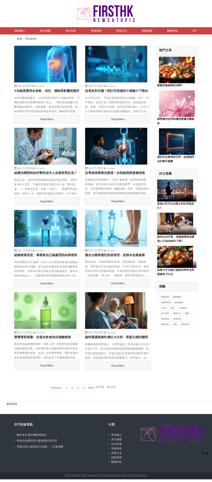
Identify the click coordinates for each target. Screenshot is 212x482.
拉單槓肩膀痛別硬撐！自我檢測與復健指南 (115, 173)
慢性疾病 (185, 324)
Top (203, 453)
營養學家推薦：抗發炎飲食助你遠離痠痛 (42, 337)
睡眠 (187, 313)
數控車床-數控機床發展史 (32, 434)
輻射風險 (179, 302)
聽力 (173, 308)
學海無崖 (96, 30)
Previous (56, 387)
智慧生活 (121, 30)
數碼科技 (172, 30)
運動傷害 (165, 324)
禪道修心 (20, 30)
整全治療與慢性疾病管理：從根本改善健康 (115, 255)
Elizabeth (30, 38)
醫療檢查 (165, 297)
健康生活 (177, 313)
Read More (46, 119)
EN (194, 30)
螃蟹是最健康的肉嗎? (170, 85)
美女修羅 (45, 30)
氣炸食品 (12, 403)
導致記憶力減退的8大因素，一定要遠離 (40, 446)
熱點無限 (147, 30)
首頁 (19, 38)
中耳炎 (164, 308)
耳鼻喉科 (183, 308)
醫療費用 (177, 297)
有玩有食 (70, 30)
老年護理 (165, 313)
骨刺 (175, 324)
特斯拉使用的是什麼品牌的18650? (37, 440)
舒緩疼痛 (177, 319)
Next (91, 387)
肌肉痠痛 (165, 319)
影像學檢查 (166, 302)
